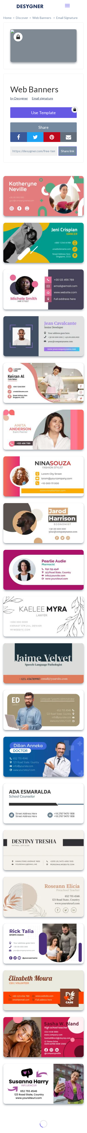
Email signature (42, 98)
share (43, 127)
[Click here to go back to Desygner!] (30, 9)
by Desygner (19, 98)
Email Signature (67, 18)
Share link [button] (67, 151)
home (7, 18)
